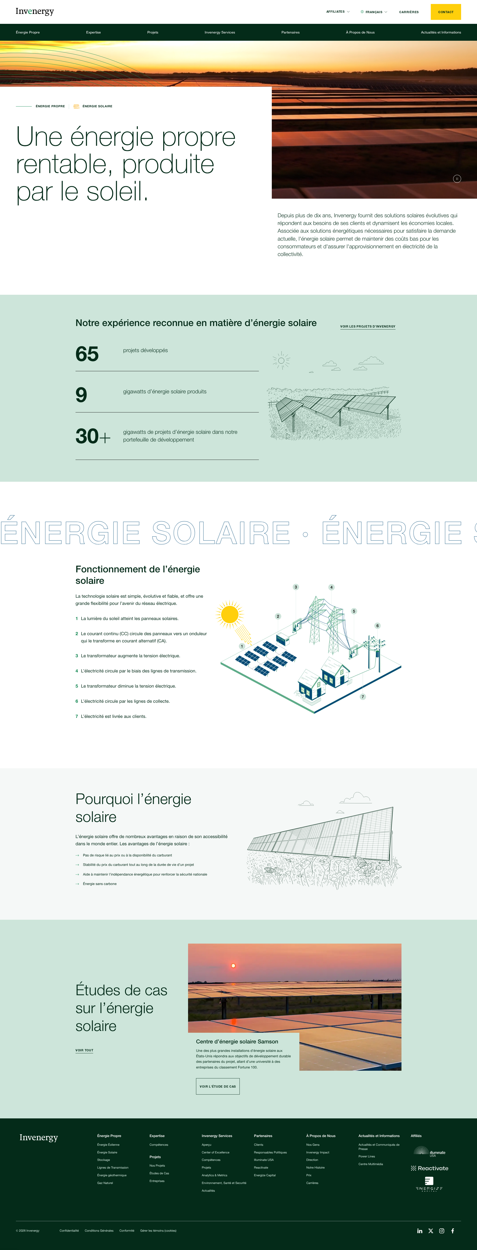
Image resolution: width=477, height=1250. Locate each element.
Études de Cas (159, 1173)
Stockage (103, 1160)
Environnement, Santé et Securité (224, 1183)
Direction (312, 1160)
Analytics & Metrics (214, 1175)
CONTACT (446, 12)
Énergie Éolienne (108, 1145)
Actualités (208, 1191)
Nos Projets (157, 1166)
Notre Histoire (315, 1168)
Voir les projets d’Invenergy (368, 326)
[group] (370, 327)
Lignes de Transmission (113, 1168)
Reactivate (261, 1168)
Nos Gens (312, 1145)
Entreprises (157, 1181)
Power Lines (366, 1156)
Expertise (93, 32)
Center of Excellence (215, 1152)
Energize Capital (265, 1175)
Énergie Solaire (107, 1152)
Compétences (159, 1145)
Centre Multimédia (370, 1164)
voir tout (84, 1050)
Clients (258, 1145)
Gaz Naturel (105, 1183)
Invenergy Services (220, 32)
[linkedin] (419, 1230)
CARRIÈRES (409, 12)
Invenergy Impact (317, 1152)
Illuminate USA (264, 1160)
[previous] (457, 179)
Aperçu (206, 1145)
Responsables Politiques (270, 1152)
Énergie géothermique (112, 1175)
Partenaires (290, 32)
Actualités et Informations (441, 32)
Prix (309, 1175)
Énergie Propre (28, 32)
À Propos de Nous (360, 32)
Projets (152, 32)
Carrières (312, 1183)
